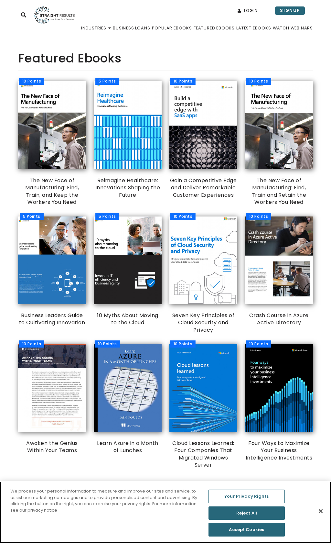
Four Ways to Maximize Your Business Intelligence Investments (279, 402)
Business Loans (131, 28)
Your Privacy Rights (246, 496)
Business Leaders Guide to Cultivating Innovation (52, 271)
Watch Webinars (293, 28)
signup (290, 10)
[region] (165, 512)
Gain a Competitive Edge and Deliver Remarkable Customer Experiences (203, 139)
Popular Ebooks (172, 28)
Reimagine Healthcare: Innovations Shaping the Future (127, 139)
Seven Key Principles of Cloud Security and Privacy (203, 275)
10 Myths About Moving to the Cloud (127, 271)
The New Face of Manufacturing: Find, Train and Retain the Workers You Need (277, 143)
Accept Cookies (246, 529)
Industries (94, 28)
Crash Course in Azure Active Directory (279, 271)
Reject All (246, 513)
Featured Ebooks (214, 28)
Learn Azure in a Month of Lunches (127, 399)
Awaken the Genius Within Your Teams (50, 399)
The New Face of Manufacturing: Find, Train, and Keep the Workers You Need (50, 143)
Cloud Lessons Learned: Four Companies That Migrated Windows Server (203, 406)
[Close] (321, 511)
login (250, 10)
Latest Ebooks (253, 28)
